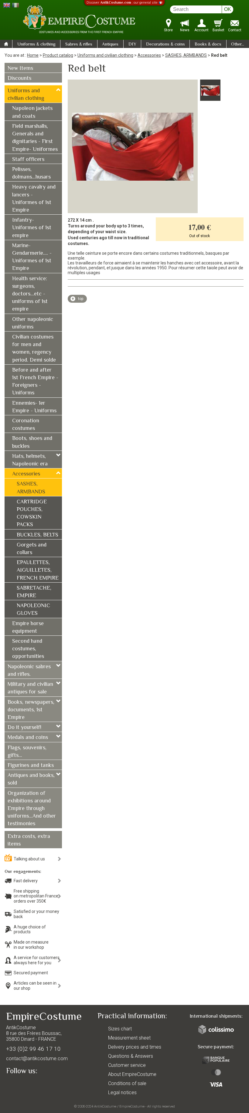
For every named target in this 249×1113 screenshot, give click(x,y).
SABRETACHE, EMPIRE (34, 592)
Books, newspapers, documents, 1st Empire (31, 710)
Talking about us (29, 858)
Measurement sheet (129, 1038)
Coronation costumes (25, 425)
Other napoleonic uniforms (32, 323)
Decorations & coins (165, 44)
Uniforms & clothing (36, 44)
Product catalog (58, 55)
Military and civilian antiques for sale (30, 688)
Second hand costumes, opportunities (28, 649)
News (184, 30)
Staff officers (28, 159)
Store (168, 30)
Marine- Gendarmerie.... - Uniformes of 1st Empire (32, 257)
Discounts (19, 78)
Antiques (110, 44)
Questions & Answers (130, 1056)
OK (227, 9)
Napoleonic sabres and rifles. (29, 671)
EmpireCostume (132, 1106)
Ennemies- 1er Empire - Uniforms (34, 407)
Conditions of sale (127, 1083)
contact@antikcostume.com (37, 1058)
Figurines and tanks (31, 765)
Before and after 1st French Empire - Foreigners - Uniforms (35, 382)
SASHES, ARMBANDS (186, 55)
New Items (20, 68)
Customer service (127, 1065)
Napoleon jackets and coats (32, 112)
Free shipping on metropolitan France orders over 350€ (36, 896)
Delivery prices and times (134, 1047)
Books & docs (208, 44)
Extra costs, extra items (29, 840)
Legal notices (122, 1092)
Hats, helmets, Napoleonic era (30, 460)
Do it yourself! (24, 727)
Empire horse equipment (28, 628)
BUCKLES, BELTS (37, 535)
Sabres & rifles (78, 44)
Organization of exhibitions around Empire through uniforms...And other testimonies (32, 809)
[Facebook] (21, 1084)
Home (33, 55)
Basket (218, 30)
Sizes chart (120, 1029)
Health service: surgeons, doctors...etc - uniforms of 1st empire (30, 294)
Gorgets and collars (31, 549)
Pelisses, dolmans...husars (31, 173)
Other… (237, 44)
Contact (234, 30)
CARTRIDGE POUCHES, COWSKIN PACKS (32, 513)
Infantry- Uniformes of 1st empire (31, 228)
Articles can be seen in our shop (35, 986)
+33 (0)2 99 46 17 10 (33, 1048)
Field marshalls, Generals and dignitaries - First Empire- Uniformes (35, 138)
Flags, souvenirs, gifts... (27, 752)
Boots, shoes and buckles (32, 442)
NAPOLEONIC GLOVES (33, 610)
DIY (132, 44)
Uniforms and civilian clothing (105, 55)
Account (201, 30)
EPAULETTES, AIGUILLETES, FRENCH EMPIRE (38, 570)
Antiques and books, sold (31, 779)
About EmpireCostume (132, 1074)
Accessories (149, 55)
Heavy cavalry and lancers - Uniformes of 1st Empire (34, 199)
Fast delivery (26, 880)
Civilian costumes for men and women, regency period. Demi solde (34, 349)
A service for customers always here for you (37, 960)
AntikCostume (105, 1106)
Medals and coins (28, 737)
